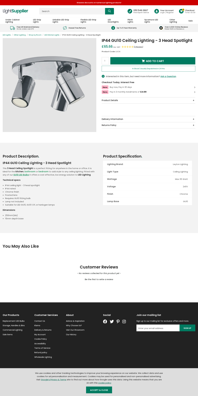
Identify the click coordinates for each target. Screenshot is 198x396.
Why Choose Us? (74, 325)
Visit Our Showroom (75, 330)
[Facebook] (105, 322)
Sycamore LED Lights (151, 20)
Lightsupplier (15, 11)
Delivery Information (112, 119)
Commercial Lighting (12, 330)
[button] (187, 11)
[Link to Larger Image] (49, 85)
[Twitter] (112, 322)
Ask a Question (168, 76)
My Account (40, 334)
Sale (190, 20)
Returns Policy (109, 125)
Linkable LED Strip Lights (61, 20)
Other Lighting (173, 20)
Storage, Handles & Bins (14, 325)
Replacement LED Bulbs (14, 321)
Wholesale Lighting (43, 357)
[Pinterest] (118, 322)
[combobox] (76, 11)
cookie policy (104, 382)
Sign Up (187, 328)
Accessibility (40, 343)
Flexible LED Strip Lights (88, 20)
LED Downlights (113, 20)
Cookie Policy (40, 339)
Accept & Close (99, 390)
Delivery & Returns (42, 330)
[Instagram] (124, 322)
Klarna (37, 325)
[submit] (109, 11)
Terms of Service (42, 348)
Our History (71, 334)
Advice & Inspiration (75, 321)
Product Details (110, 100)
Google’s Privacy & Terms (53, 379)
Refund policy (40, 352)
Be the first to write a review (99, 279)
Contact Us (39, 321)
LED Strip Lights (37, 20)
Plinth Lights (130, 20)
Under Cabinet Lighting (12, 20)
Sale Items (8, 334)
